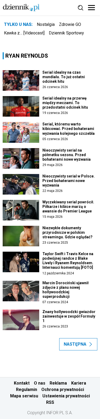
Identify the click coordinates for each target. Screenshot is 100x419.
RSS (50, 402)
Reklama (58, 383)
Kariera (78, 383)
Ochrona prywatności (62, 389)
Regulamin (26, 389)
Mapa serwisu (24, 395)
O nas (39, 383)
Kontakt (22, 383)
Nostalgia (46, 24)
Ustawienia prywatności (66, 395)
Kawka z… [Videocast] (24, 32)
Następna (75, 344)
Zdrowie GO (70, 24)
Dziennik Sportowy (66, 32)
